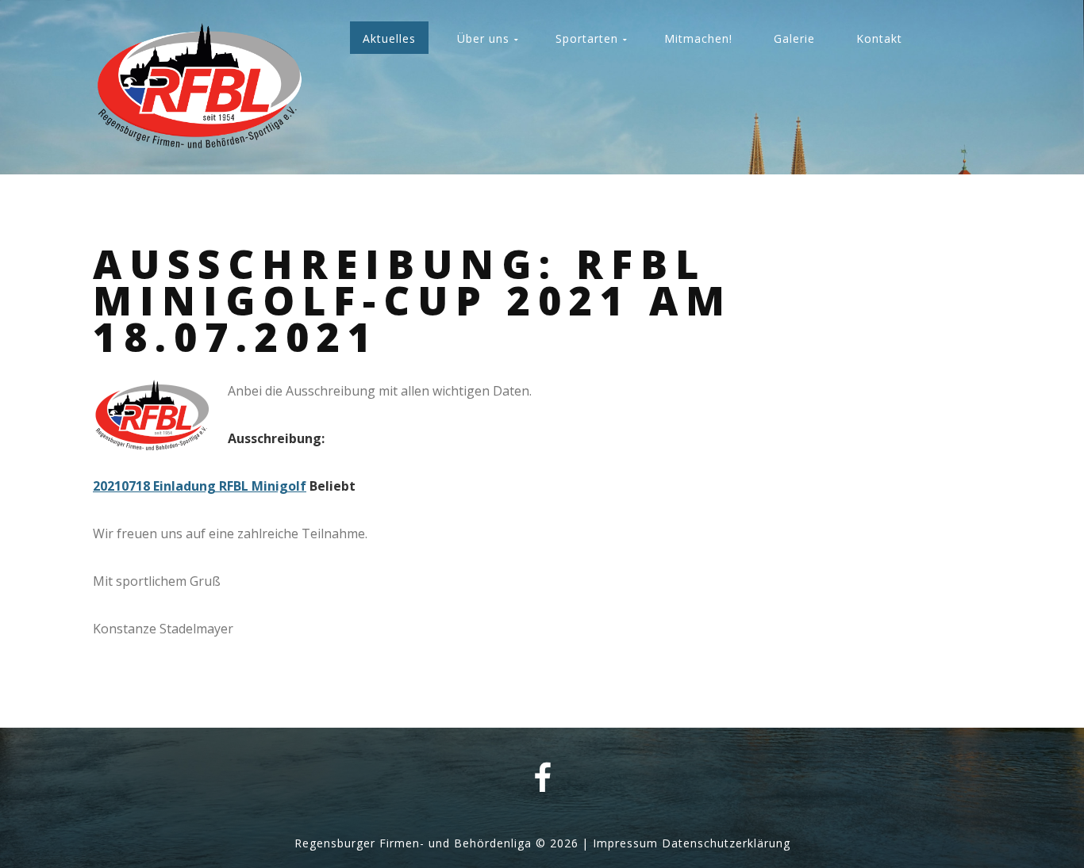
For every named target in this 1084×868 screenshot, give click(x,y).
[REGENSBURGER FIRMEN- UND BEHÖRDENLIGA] (199, 88)
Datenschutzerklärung (726, 843)
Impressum (625, 843)
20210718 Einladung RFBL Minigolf (199, 486)
